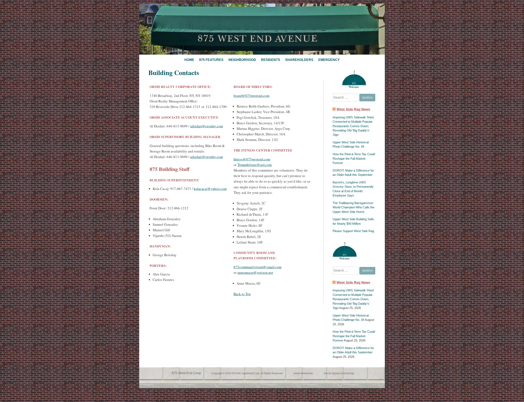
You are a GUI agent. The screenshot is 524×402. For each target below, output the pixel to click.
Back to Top (242, 294)
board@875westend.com (251, 95)
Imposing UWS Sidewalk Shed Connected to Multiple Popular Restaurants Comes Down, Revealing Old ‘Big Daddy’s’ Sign (353, 126)
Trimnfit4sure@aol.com (254, 164)
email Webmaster (303, 373)
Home (189, 60)
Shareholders (299, 60)
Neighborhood (242, 60)
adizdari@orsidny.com (206, 126)
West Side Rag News (353, 109)
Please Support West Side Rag (353, 231)
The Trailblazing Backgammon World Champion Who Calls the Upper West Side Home (353, 207)
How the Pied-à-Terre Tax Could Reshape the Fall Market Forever (354, 158)
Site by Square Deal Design (339, 373)
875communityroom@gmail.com (257, 267)
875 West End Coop (186, 373)
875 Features (211, 60)
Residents (270, 60)
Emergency (329, 60)
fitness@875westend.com (252, 159)
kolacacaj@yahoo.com (210, 188)
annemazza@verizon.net (255, 272)
